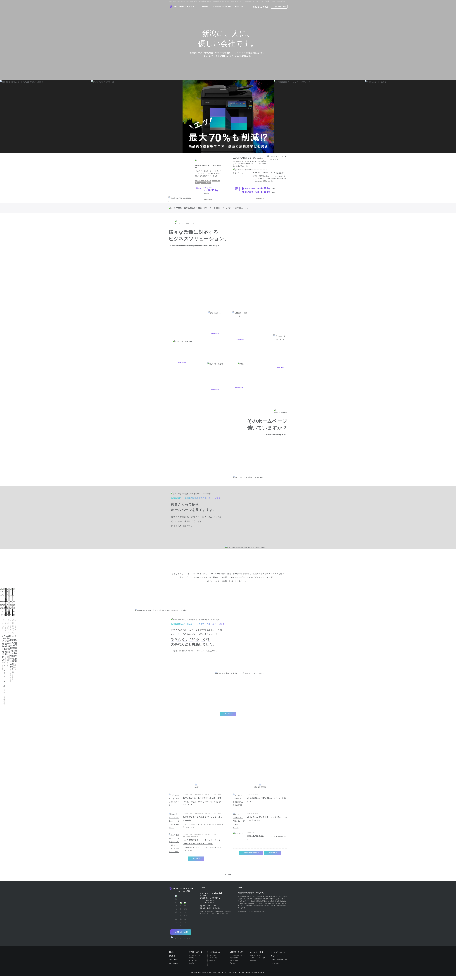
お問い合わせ (173, 963)
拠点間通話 (212, 955)
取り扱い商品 (193, 960)
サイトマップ (275, 963)
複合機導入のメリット (196, 955)
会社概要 (172, 956)
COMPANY (204, 7)
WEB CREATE (241, 7)
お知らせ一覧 (173, 960)
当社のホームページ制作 (257, 958)
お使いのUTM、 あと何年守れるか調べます (202, 798)
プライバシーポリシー (279, 960)
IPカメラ (270, 836)
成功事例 (192, 958)
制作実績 (253, 960)
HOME (171, 952)
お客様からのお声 (255, 955)
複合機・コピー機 (195, 952)
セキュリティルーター (279, 952)
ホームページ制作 (256, 952)
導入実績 (192, 963)
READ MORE (215, 334)
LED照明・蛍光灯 (236, 952)
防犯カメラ (275, 956)
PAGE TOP (228, 875)
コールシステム (214, 958)
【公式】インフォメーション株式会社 (181, 6)
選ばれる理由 (234, 958)
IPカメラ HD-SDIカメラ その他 (217, 208)
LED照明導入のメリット (237, 955)
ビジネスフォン (215, 952)
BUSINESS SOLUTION (222, 7)
